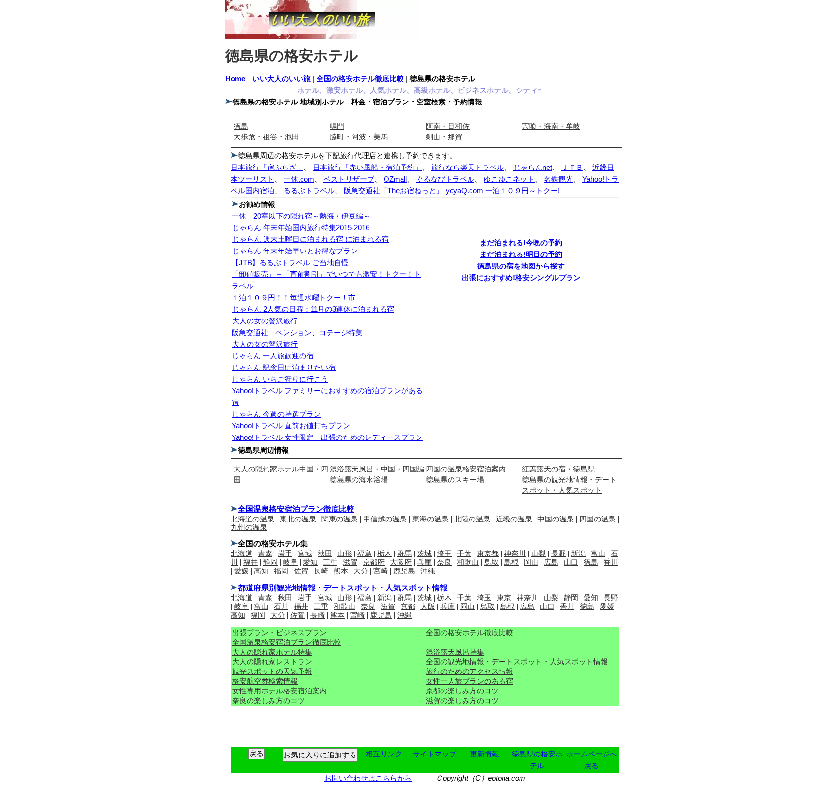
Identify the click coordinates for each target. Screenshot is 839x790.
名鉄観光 (558, 179)
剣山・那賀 (444, 137)
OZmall (395, 179)
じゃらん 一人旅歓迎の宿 (273, 356)
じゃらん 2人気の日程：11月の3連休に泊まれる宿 (313, 309)
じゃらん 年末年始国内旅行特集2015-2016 (300, 227)
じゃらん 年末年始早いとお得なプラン (295, 251)
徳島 (241, 126)
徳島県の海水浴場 (359, 479)
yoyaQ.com (464, 190)
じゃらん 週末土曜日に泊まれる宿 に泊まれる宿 (310, 239)
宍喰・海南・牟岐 (551, 126)
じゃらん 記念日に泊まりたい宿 (284, 367)
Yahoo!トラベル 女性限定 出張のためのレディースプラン (327, 437)
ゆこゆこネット (509, 179)
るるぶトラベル (309, 190)
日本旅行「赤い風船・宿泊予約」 (367, 167)
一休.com (299, 179)
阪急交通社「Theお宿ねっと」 (393, 190)
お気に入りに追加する (320, 755)
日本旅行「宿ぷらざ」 (267, 167)
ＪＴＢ (572, 167)
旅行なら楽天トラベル (467, 167)
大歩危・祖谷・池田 (266, 137)
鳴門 (337, 126)
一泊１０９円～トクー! (522, 190)
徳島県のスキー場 (455, 479)
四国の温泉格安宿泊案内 (466, 469)
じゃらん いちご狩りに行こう (280, 379)
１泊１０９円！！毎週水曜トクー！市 (293, 297)
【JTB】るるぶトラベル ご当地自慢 (290, 262)
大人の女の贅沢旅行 (265, 321)
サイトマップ (434, 754)
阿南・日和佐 (448, 126)
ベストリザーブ (348, 179)
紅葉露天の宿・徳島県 (558, 469)
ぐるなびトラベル (445, 179)
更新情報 (484, 754)
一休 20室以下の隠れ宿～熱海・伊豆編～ (301, 216)
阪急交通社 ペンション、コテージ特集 (297, 332)
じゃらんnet (532, 167)
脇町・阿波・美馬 (359, 137)
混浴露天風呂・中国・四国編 (377, 469)
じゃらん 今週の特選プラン (276, 414)
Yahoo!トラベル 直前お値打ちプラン (291, 425)
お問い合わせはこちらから (368, 778)
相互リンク (384, 754)
